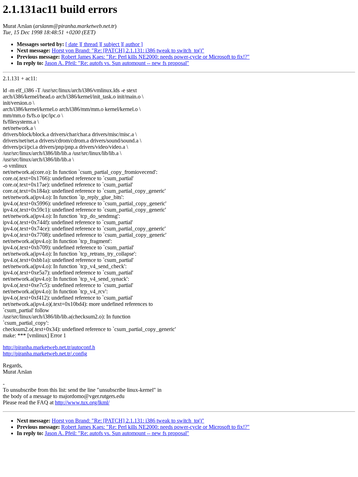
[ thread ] (91, 44)
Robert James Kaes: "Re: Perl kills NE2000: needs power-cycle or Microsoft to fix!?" (155, 57)
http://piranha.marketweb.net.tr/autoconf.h (49, 347)
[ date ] (73, 44)
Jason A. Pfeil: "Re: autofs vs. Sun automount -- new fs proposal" (117, 63)
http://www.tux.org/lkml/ (82, 402)
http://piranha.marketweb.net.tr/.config (45, 354)
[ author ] (132, 44)
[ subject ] (111, 44)
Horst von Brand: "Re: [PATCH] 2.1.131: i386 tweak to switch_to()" (128, 50)
